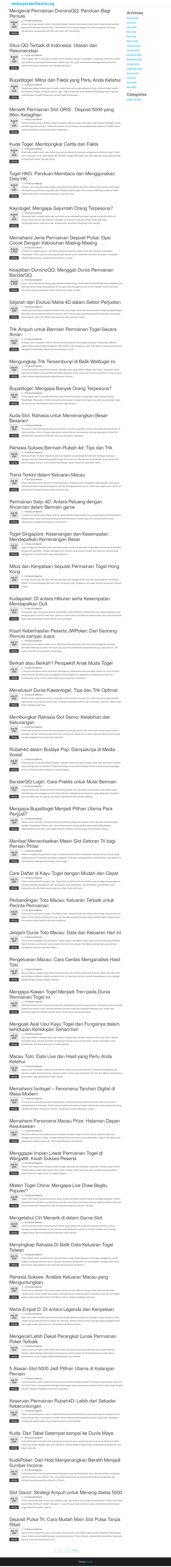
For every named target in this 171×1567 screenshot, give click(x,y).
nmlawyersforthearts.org (32, 3)
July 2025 (131, 77)
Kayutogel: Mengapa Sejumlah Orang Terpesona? (61, 207)
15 (68, 1550)
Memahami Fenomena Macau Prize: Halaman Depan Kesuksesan (64, 1123)
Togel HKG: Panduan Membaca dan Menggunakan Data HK (62, 176)
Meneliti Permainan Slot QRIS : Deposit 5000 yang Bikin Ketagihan (61, 112)
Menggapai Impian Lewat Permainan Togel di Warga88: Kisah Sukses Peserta (56, 1155)
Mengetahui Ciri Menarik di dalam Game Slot (55, 1217)
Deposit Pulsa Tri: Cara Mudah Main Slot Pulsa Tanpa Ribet (64, 1522)
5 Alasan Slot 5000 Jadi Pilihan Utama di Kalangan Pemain (61, 1371)
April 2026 (131, 36)
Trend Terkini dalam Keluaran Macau (47, 474)
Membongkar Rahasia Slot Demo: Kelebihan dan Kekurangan (59, 719)
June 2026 (132, 27)
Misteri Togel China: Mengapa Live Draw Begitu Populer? (58, 1188)
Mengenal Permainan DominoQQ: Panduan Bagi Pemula (59, 13)
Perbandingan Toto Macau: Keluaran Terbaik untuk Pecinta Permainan (61, 902)
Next (75, 1550)
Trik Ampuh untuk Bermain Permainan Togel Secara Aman (63, 331)
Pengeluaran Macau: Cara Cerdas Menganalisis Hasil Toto (64, 962)
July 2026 (131, 22)
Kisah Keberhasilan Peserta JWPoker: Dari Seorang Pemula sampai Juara (63, 633)
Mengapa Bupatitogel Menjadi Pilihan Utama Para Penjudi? (60, 811)
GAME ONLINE (134, 99)
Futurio (89, 1561)
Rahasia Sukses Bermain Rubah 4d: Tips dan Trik (60, 447)
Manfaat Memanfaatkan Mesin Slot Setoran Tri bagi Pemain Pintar (62, 843)
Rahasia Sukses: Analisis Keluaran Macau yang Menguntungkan (58, 1279)
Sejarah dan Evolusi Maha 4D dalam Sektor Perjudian (65, 301)
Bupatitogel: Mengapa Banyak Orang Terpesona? (60, 388)
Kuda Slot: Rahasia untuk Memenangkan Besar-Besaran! (59, 418)
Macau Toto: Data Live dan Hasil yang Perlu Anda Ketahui (60, 1059)
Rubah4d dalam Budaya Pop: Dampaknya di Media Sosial (62, 752)
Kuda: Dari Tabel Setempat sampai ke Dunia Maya (61, 1432)
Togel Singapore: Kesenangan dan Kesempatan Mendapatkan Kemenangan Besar (58, 536)
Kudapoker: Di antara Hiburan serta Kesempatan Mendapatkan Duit (59, 601)
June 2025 (132, 82)
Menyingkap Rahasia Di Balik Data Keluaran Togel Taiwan (61, 1247)
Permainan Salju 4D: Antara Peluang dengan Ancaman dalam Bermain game (55, 504)
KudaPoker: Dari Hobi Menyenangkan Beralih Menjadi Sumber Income (64, 1462)
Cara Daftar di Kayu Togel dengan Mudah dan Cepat (63, 872)
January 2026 (133, 50)
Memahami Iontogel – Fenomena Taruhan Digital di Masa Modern (62, 1091)
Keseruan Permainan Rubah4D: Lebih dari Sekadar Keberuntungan (62, 1403)
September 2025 (134, 68)
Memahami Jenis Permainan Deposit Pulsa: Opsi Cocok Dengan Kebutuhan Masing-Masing (60, 240)
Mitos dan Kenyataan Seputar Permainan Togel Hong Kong (64, 569)
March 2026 (132, 40)
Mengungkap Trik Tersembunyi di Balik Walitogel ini (62, 361)
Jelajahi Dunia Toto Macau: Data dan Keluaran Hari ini (65, 932)
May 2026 (131, 31)
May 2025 (131, 86)
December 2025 (134, 54)
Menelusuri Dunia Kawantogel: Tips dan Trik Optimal (63, 689)
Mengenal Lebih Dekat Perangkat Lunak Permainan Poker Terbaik (62, 1338)
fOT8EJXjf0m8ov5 (33, 20)
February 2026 (134, 45)
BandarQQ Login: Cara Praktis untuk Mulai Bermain (62, 781)
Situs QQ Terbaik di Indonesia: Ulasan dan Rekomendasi (53, 48)
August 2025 (133, 73)
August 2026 (133, 17)
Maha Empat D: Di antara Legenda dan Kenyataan (61, 1309)
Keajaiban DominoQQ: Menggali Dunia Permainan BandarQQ (61, 272)
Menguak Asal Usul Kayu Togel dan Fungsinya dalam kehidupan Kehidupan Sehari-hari (64, 1026)
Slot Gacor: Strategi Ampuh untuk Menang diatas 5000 (65, 1492)
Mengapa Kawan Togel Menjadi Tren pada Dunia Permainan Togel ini (59, 994)
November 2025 (134, 59)
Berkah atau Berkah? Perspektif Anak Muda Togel (60, 662)
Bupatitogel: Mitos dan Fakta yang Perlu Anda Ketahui (65, 79)
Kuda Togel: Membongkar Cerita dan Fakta (53, 143)
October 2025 (133, 63)
